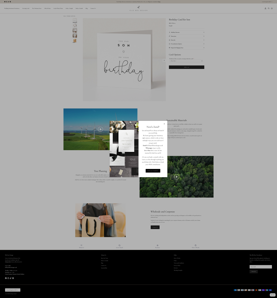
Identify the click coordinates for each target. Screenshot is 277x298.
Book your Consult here (153, 170)
